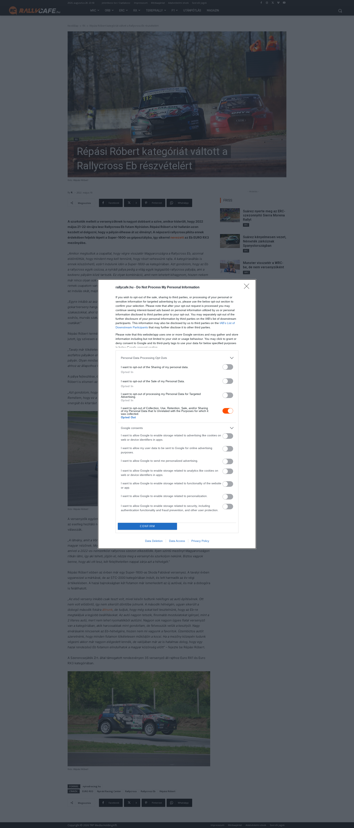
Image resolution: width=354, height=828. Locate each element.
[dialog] (177, 414)
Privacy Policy (200, 541)
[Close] (248, 287)
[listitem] (177, 358)
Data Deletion (154, 541)
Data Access (177, 541)
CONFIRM (147, 526)
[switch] (227, 367)
